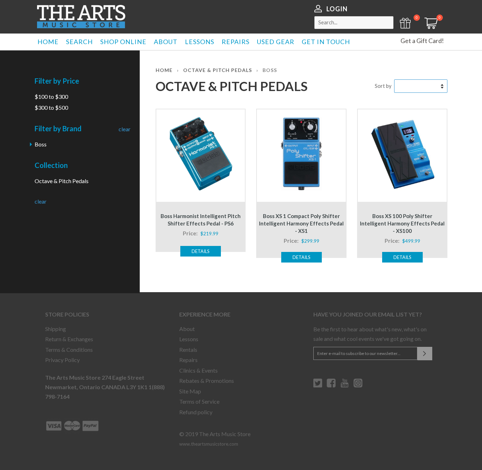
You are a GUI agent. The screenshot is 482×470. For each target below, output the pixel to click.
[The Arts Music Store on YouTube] (344, 385)
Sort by (383, 86)
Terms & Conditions (69, 349)
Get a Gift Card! (422, 40)
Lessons (188, 339)
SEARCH (79, 42)
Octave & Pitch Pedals (62, 180)
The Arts (81, 16)
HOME (48, 42)
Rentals (188, 349)
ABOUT (165, 42)
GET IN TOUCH (326, 42)
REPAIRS (235, 42)
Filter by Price (57, 81)
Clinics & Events (198, 370)
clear (125, 129)
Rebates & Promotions (206, 380)
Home (164, 70)
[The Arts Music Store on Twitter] (317, 385)
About (187, 328)
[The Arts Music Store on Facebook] (331, 385)
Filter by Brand (58, 128)
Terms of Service (199, 401)
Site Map (190, 391)
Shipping (55, 328)
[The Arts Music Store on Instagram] (358, 385)
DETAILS (201, 251)
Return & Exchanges (69, 339)
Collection (51, 165)
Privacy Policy (62, 359)
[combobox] (353, 22)
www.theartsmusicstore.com (208, 444)
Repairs (188, 359)
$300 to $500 (51, 107)
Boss (41, 144)
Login (337, 9)
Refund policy (195, 412)
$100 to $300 (51, 96)
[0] (429, 26)
